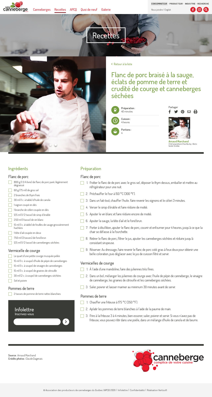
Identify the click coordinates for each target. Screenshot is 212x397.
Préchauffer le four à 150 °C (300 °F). (112, 194)
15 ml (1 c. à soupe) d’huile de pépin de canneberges (40, 261)
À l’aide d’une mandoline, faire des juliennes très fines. (122, 269)
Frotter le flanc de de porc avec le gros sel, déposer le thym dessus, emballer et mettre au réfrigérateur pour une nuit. (143, 185)
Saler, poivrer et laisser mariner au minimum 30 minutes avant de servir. (133, 287)
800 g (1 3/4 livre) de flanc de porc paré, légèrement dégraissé (41, 184)
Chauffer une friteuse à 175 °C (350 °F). (114, 302)
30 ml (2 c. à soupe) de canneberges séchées (37, 275)
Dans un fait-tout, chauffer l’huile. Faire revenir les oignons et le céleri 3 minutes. (137, 200)
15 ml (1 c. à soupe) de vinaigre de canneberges (38, 265)
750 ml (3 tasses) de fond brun (30, 237)
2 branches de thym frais (27, 195)
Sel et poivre (20, 280)
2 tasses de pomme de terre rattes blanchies (37, 293)
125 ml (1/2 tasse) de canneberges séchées (36, 242)
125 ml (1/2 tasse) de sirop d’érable (32, 214)
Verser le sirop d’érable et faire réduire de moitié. (119, 207)
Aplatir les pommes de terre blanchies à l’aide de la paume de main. (130, 309)
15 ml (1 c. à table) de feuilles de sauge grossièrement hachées (41, 226)
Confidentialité (137, 390)
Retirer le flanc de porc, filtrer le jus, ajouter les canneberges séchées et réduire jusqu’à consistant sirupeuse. (141, 240)
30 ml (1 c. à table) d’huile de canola (32, 200)
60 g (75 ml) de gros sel (26, 190)
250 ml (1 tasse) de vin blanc (28, 219)
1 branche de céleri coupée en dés (31, 209)
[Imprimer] (195, 111)
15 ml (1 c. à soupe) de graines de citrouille (35, 270)
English (168, 9)
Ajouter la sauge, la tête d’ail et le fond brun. (116, 221)
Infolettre (123, 390)
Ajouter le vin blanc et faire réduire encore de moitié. (121, 214)
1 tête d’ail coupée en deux (27, 232)
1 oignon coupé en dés (25, 205)
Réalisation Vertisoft (157, 390)
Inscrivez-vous (24, 314)
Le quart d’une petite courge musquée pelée (37, 256)
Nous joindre (157, 9)
